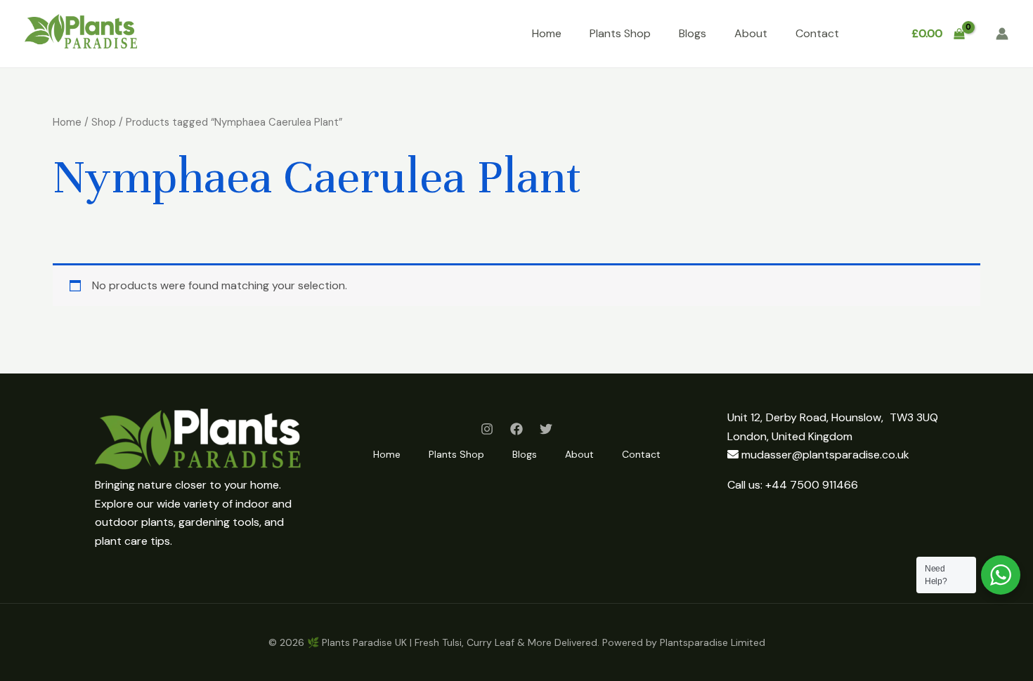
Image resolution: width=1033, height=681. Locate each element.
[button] (873, 34)
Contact (817, 33)
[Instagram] (487, 429)
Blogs (692, 33)
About (750, 33)
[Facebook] (516, 429)
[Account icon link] (1002, 33)
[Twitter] (546, 429)
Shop (103, 122)
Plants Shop (620, 33)
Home (546, 33)
